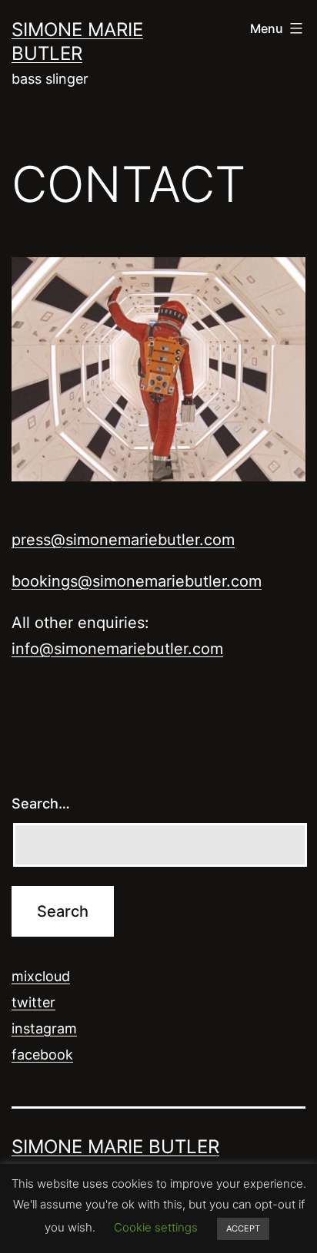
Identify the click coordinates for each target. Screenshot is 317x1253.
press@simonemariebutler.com (123, 540)
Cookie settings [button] (156, 1227)
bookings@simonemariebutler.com (137, 581)
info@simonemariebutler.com (117, 649)
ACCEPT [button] (243, 1228)
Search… (41, 803)
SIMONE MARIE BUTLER (115, 1147)
